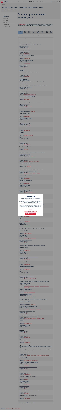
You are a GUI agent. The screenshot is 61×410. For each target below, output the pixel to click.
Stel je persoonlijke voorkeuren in (30, 211)
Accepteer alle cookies (30, 213)
